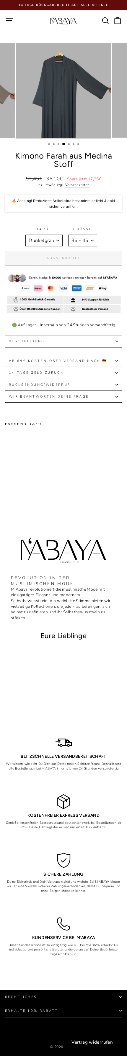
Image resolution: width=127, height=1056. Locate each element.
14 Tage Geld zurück (36, 372)
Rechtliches (21, 997)
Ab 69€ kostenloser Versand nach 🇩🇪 (58, 361)
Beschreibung (27, 341)
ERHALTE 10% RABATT (31, 1011)
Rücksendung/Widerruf (40, 385)
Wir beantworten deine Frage (49, 396)
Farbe (44, 229)
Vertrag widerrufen (92, 1042)
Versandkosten (77, 184)
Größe (82, 229)
